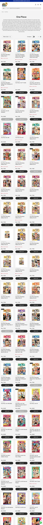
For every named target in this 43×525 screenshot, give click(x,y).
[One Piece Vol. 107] (21, 129)
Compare (29, 36)
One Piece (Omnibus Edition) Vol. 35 (19, 111)
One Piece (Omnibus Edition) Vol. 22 (5, 297)
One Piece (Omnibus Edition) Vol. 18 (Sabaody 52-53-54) (35, 325)
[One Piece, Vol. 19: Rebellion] (7, 102)
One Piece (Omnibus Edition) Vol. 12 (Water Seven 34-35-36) (34, 56)
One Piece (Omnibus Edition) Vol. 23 (34, 270)
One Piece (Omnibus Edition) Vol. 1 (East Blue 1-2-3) (35, 379)
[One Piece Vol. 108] (7, 129)
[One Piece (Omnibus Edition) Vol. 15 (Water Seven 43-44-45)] (36, 341)
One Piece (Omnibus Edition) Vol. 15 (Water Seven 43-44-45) (34, 351)
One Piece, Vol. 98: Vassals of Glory (21, 430)
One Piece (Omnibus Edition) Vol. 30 (5, 217)
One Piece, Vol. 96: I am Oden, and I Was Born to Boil (35, 431)
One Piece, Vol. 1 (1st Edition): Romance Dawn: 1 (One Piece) (21, 405)
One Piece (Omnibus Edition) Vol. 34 (5, 190)
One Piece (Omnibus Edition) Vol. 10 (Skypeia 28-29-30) (20, 379)
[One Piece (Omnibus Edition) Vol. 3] (21, 208)
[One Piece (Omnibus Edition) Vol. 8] (36, 102)
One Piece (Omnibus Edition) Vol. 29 (34, 217)
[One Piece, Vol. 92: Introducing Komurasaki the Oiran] (36, 447)
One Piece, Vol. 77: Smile (20, 82)
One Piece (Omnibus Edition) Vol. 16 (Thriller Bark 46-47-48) (20, 351)
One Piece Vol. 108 (5, 137)
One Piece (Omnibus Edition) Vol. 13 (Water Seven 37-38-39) (20, 56)
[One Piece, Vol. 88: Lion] (21, 498)
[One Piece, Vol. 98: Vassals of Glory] (21, 421)
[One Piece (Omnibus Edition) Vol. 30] (7, 208)
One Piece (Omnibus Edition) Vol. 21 (19, 297)
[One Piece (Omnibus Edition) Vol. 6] (7, 46)
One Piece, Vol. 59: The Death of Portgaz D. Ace (35, 83)
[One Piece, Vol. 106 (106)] (7, 395)
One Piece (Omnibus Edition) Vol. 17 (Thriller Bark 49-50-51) (6, 351)
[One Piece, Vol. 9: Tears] (36, 473)
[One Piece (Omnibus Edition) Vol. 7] (7, 154)
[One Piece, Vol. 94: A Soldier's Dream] (7, 447)
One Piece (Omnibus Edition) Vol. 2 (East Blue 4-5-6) (7, 325)
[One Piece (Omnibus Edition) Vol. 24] (21, 261)
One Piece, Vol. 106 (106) (6, 403)
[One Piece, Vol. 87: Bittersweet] (36, 498)
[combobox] (21, 8)
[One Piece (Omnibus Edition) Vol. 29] (36, 208)
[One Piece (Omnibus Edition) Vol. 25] (7, 261)
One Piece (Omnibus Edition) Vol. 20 (34, 297)
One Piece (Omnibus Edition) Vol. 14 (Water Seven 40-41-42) (6, 379)
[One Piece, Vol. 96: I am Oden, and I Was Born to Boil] (36, 421)
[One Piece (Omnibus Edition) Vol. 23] (36, 261)
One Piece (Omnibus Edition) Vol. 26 (34, 244)
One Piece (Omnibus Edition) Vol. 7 (5, 163)
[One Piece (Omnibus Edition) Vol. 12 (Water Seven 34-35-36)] (36, 46)
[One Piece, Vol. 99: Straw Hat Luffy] (7, 421)
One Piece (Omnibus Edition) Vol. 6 (5, 55)
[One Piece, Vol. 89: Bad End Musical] (7, 498)
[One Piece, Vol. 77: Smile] (21, 74)
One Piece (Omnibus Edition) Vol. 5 (19, 163)
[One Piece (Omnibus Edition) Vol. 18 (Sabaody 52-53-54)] (36, 315)
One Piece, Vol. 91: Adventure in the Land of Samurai (6, 483)
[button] (38, 4)
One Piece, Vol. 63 (34, 403)
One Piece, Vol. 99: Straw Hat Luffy (6, 430)
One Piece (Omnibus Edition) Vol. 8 (34, 111)
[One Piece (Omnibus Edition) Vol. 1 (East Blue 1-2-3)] (36, 369)
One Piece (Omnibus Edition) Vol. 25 (5, 270)
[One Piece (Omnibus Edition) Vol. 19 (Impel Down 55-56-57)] (21, 315)
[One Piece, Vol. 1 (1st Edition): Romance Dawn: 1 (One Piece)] (21, 395)
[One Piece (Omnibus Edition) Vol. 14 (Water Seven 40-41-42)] (7, 369)
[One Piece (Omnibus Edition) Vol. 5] (21, 154)
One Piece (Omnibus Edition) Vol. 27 (19, 244)
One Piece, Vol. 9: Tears (35, 481)
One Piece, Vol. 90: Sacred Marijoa (21, 482)
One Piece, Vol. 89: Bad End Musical (7, 508)
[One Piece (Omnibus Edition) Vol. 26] (36, 234)
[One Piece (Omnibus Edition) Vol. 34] (7, 181)
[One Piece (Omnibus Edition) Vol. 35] (21, 102)
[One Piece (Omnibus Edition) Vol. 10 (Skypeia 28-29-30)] (21, 369)
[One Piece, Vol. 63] (36, 395)
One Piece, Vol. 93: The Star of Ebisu (20, 456)
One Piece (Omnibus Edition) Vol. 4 (34, 163)
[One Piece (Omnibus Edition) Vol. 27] (21, 234)
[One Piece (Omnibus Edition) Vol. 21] (21, 288)
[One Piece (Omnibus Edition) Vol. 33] (21, 181)
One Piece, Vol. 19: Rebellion (5, 111)
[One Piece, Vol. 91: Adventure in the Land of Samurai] (7, 473)
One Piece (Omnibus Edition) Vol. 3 (19, 217)
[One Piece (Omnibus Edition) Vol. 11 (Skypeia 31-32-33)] (7, 74)
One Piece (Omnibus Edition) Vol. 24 (19, 270)
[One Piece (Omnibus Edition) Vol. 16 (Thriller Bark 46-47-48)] (21, 341)
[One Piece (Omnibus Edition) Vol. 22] (7, 288)
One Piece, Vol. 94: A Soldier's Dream (5, 456)
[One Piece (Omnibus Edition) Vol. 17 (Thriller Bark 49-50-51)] (7, 341)
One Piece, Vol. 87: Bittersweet (34, 508)
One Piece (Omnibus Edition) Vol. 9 (34, 138)
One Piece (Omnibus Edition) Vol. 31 (34, 190)
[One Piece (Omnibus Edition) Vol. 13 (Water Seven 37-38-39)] (21, 46)
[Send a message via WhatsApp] (40, 522)
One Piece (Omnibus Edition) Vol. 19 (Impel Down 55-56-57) (21, 325)
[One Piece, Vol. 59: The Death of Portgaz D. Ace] (36, 74)
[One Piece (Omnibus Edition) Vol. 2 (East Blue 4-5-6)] (7, 315)
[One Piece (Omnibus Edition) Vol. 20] (36, 288)
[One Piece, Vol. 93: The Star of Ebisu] (21, 447)
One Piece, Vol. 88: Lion (20, 507)
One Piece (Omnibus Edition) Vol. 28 (5, 244)
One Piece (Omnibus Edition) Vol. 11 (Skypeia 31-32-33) (7, 84)
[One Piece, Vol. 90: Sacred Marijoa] (21, 473)
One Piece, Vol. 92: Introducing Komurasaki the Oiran (35, 457)
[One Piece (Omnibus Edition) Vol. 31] (36, 181)
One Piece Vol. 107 (19, 137)
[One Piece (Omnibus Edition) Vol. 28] (7, 234)
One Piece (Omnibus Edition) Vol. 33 (19, 190)
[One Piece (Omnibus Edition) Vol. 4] (36, 154)
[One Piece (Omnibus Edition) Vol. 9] (36, 129)
